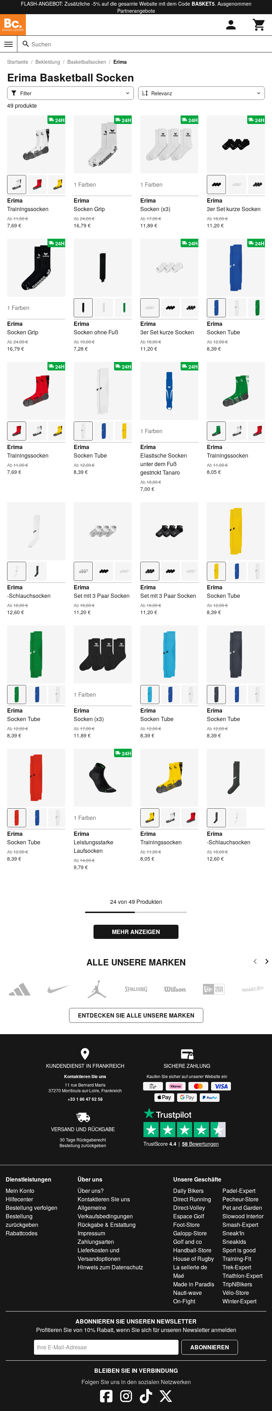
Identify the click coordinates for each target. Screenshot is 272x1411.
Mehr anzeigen (136, 932)
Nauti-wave (187, 1292)
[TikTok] (146, 1397)
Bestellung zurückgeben (83, 1145)
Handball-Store (192, 1250)
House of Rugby (193, 1258)
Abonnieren (209, 1347)
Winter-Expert (239, 1301)
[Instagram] (126, 1397)
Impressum (91, 1233)
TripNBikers (237, 1284)
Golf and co (187, 1241)
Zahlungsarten (96, 1241)
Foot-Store (186, 1224)
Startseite (17, 61)
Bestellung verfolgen (31, 1207)
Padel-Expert (238, 1190)
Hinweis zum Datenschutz (110, 1267)
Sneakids (234, 1241)
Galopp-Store (190, 1233)
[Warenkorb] (259, 25)
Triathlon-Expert (242, 1275)
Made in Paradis (193, 1284)
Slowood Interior (243, 1216)
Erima (15, 200)
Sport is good (239, 1250)
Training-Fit (236, 1258)
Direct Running (192, 1199)
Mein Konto (20, 1190)
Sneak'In (233, 1233)
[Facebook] (106, 1397)
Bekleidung (47, 61)
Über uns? (91, 1190)
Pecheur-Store (240, 1199)
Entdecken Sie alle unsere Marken (136, 1015)
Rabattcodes (22, 1233)
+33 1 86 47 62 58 (85, 1099)
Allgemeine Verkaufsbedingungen (105, 1211)
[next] (267, 962)
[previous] (255, 962)
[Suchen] (26, 44)
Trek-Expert (236, 1267)
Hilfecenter (19, 1199)
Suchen (41, 44)
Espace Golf (188, 1216)
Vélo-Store (235, 1292)
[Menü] (8, 44)
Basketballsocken (86, 61)
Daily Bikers (188, 1190)
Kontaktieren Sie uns (85, 1076)
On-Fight (184, 1301)
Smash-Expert (240, 1224)
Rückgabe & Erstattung (107, 1224)
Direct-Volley (189, 1207)
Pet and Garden (242, 1207)
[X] (166, 1397)
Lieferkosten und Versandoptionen (99, 1254)
